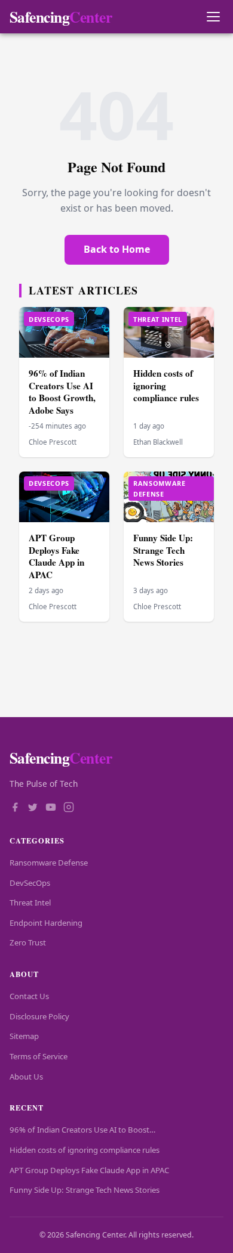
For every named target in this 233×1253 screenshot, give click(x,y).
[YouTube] (50, 808)
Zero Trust (28, 942)
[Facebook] (15, 808)
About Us (26, 1076)
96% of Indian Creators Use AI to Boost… (82, 1129)
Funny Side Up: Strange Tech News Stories (163, 550)
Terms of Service (39, 1056)
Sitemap (24, 1036)
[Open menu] (213, 17)
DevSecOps (30, 882)
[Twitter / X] (32, 808)
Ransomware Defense (49, 862)
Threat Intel (30, 902)
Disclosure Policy (39, 1016)
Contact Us (29, 996)
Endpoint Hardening (46, 922)
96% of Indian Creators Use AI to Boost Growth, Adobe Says (62, 392)
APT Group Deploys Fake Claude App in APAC (56, 556)
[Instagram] (68, 808)
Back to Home (117, 249)
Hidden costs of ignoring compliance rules (85, 1150)
